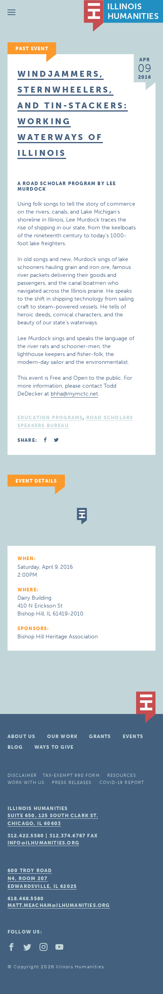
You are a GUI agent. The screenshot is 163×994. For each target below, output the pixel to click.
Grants (100, 736)
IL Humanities (123, 16)
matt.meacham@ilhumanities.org (59, 905)
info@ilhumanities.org (43, 843)
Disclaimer (22, 775)
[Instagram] (47, 949)
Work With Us (26, 782)
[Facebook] (15, 949)
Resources (121, 775)
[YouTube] (62, 949)
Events (133, 736)
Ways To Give (54, 747)
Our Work (62, 736)
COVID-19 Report (121, 782)
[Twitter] (30, 949)
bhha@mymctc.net (74, 393)
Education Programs (50, 417)
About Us (22, 736)
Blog (15, 747)
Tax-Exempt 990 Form (71, 775)
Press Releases (71, 782)
